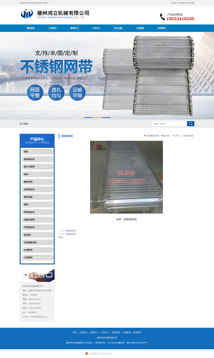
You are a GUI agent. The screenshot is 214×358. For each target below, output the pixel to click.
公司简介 (53, 28)
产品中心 (96, 28)
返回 (61, 237)
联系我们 (182, 3)
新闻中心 (74, 28)
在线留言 (174, 3)
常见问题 (118, 28)
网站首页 (31, 28)
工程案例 (140, 28)
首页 (75, 332)
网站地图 (190, 3)
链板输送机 (188, 136)
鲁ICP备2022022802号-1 (137, 343)
